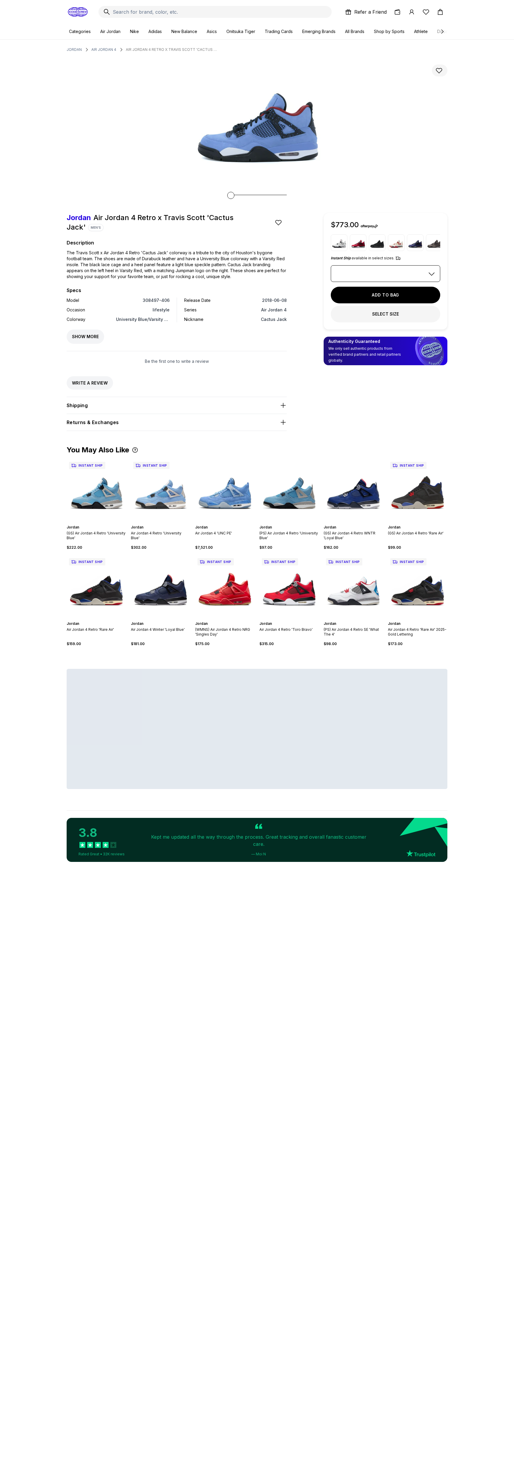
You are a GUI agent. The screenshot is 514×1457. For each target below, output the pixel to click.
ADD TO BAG (385, 294)
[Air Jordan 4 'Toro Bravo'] (358, 242)
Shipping (77, 405)
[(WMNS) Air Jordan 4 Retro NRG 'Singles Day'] (225, 585)
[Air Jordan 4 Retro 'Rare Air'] (96, 585)
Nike (134, 31)
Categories (80, 31)
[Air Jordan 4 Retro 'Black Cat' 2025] (377, 242)
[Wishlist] (426, 11)
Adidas (155, 31)
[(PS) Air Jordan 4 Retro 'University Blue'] (289, 489)
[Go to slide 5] (100, 522)
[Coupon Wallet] (397, 11)
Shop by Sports (389, 31)
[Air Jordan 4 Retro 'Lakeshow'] (415, 242)
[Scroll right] (442, 31)
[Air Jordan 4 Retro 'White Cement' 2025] (339, 242)
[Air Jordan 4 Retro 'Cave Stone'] (434, 242)
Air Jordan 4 (103, 49)
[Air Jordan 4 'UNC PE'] (225, 489)
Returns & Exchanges (93, 422)
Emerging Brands (319, 31)
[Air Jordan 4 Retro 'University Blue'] (160, 489)
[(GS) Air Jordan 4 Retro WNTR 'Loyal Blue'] (353, 489)
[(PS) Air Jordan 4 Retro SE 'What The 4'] (353, 585)
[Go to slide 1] (90, 522)
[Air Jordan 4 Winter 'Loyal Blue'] (160, 585)
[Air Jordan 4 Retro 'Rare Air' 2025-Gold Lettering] (417, 585)
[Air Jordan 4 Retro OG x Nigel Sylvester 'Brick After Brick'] (396, 242)
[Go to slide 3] (95, 522)
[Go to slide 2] (92, 522)
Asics (212, 31)
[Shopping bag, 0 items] (440, 12)
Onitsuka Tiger (240, 31)
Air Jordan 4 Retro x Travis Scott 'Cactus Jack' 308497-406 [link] (172, 49)
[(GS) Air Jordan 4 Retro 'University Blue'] (96, 489)
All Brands (354, 31)
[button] (135, 450)
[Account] (412, 12)
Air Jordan (110, 31)
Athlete (421, 31)
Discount (445, 31)
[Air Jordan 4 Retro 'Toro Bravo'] (289, 585)
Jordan (74, 49)
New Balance (184, 31)
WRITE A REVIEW (90, 382)
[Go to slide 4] (97, 522)
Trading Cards (279, 31)
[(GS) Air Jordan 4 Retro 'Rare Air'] (417, 489)
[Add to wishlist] (439, 70)
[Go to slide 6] (102, 522)
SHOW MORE (85, 336)
